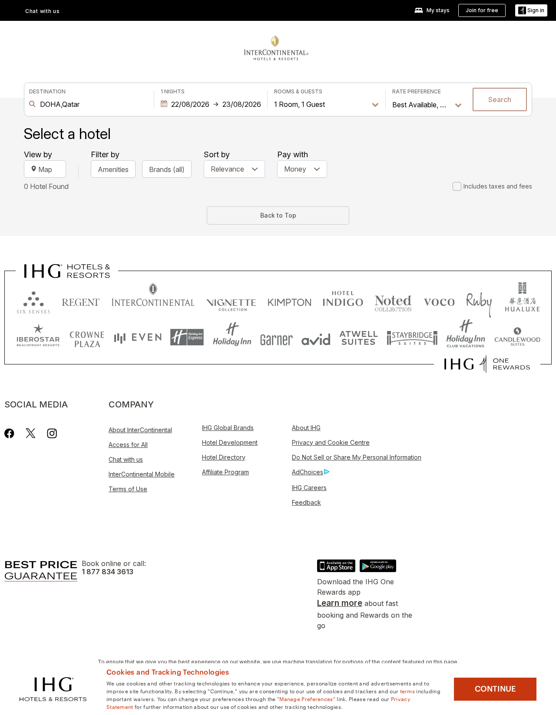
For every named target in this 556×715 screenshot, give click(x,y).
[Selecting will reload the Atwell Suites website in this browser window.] (358, 337)
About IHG (306, 427)
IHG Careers (309, 487)
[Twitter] (30, 433)
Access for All (128, 444)
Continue (495, 689)
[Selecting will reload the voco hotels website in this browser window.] (439, 300)
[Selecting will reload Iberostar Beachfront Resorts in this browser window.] (38, 337)
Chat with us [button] (42, 11)
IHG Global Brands (228, 427)
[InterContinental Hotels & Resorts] (276, 47)
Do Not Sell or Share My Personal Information (356, 457)
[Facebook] (11, 433)
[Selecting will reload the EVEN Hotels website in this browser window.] (138, 337)
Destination (47, 91)
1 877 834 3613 (107, 572)
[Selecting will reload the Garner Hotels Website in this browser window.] (276, 337)
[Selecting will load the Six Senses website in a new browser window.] (33, 300)
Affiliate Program (225, 472)
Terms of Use (128, 489)
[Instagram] (51, 433)
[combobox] (91, 104)
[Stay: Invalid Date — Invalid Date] (211, 104)
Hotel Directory (223, 457)
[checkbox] (457, 186)
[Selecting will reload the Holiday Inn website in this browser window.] (232, 337)
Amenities (113, 169)
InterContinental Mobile (142, 474)
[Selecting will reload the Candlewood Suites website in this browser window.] (517, 337)
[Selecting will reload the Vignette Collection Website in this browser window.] (231, 300)
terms (407, 691)
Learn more (339, 603)
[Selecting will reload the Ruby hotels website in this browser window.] (479, 300)
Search (499, 99)
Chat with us (126, 459)
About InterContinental (140, 430)
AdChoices (307, 472)
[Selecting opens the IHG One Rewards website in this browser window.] (487, 364)
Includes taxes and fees (497, 186)
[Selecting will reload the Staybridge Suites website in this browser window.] (412, 337)
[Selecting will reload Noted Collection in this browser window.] (393, 300)
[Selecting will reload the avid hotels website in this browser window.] (316, 337)
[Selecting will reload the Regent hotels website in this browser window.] (81, 300)
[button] (531, 10)
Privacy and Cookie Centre (331, 442)
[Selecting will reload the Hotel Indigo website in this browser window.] (343, 300)
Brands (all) (167, 169)
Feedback (306, 502)
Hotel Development (230, 442)
